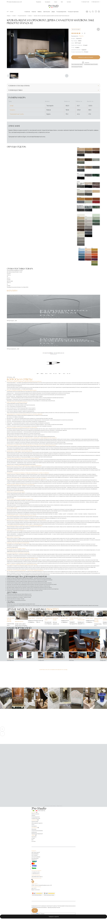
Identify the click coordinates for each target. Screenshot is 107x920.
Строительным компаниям (37, 830)
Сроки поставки (35, 821)
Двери (53, 11)
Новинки (34, 11)
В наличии (27, 11)
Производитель (77, 36)
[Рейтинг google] (49, 895)
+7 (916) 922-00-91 (35, 873)
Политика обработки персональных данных (66, 905)
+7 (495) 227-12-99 (35, 872)
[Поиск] (93, 11)
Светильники (46, 11)
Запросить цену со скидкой (85, 57)
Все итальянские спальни (77, 64)
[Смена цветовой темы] (90, 11)
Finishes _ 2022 (12, 377)
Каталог (11, 11)
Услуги (55, 1)
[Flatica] (54, 881)
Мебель (40, 11)
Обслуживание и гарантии (37, 823)
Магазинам (34, 829)
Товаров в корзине (54, 916)
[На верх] (35, 910)
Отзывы (33, 838)
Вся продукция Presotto (77, 66)
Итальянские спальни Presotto (90, 64)
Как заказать (47, 1)
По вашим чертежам (73, 11)
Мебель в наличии (35, 813)
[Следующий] (66, 75)
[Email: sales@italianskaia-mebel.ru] (87, 11)
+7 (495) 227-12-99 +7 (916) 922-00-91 (90, 1)
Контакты (69, 1)
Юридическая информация (37, 833)
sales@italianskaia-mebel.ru (37, 876)
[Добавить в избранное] (13, 613)
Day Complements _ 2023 (14, 348)
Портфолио (38, 1)
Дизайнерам (34, 832)
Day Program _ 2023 (13, 320)
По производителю (61, 11)
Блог (62, 1)
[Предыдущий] (8, 75)
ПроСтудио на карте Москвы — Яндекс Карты (53, 805)
